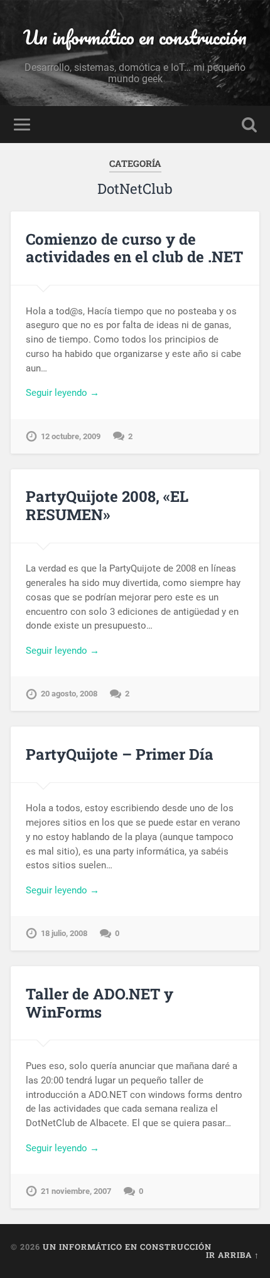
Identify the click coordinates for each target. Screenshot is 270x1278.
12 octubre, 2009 (70, 436)
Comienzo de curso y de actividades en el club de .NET (134, 248)
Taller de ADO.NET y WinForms (99, 1003)
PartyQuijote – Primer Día (119, 754)
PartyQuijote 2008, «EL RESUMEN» (107, 505)
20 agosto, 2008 (69, 693)
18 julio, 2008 (64, 933)
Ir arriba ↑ (232, 1255)
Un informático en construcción (135, 37)
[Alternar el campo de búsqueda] (249, 124)
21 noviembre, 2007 (76, 1191)
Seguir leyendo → (62, 392)
